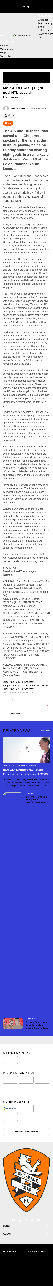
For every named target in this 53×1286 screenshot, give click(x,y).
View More (45, 731)
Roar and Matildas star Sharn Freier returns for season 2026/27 (25, 772)
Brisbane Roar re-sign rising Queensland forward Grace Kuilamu (37, 1025)
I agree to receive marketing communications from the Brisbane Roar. (27, 705)
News (15, 84)
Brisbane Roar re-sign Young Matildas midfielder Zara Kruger (37, 800)
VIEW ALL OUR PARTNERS (26, 1132)
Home (6, 84)
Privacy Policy (26, 696)
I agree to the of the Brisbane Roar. (27, 698)
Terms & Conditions (37, 1251)
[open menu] (2, 35)
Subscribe (14, 714)
